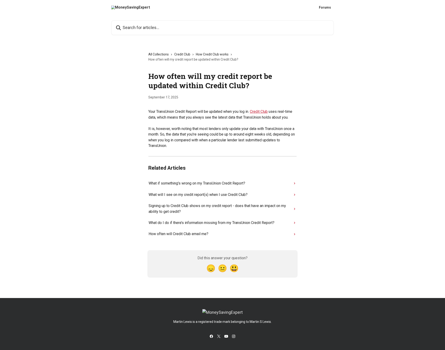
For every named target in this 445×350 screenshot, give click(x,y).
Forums (325, 7)
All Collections (158, 54)
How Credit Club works (212, 54)
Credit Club (182, 54)
